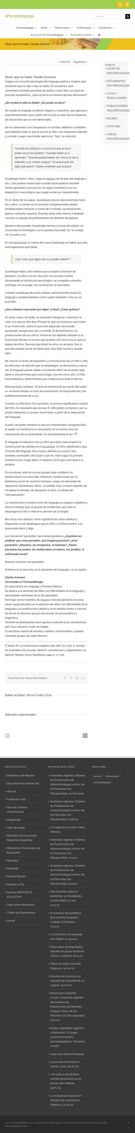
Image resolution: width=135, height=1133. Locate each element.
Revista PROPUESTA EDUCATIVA (19, 894)
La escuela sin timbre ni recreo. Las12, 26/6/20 (64, 1064)
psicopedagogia (102, 782)
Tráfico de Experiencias (21, 912)
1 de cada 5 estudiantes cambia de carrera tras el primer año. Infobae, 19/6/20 (65, 1081)
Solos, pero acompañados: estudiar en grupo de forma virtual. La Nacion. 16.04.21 (67, 951)
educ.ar (11, 791)
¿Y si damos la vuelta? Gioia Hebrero (67, 829)
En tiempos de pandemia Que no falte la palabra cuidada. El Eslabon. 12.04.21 (65, 919)
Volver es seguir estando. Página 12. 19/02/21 (65, 966)
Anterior (65, 61)
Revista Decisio (16, 876)
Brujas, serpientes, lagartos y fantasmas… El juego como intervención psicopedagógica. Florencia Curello (67, 1037)
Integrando (13, 819)
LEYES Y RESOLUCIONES (115, 96)
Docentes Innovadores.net (23, 783)
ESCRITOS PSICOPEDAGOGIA (115, 71)
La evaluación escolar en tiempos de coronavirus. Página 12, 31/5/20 (65, 1100)
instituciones (112, 776)
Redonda (12, 868)
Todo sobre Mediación (20, 904)
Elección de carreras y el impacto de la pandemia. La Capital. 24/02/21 (67, 981)
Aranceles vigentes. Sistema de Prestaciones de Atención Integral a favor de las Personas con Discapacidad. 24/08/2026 (67, 784)
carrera (97, 776)
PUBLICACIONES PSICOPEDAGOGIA (115, 108)
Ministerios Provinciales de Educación (23, 850)
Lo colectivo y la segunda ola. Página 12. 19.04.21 (66, 936)
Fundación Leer (16, 799)
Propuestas (94, 1093)
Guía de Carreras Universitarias (17, 809)
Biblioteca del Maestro (21, 775)
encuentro (48, 446)
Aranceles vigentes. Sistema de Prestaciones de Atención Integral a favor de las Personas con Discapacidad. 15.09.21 (67, 874)
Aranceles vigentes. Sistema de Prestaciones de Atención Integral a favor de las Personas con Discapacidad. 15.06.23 (67, 810)
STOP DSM (113, 126)
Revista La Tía (15, 884)
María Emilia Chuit (39, 695)
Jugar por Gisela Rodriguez (67, 1054)
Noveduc (12, 860)
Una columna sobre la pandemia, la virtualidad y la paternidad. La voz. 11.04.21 (66, 898)
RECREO (112, 118)
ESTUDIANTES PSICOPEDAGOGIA (115, 83)
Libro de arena (16, 827)
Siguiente (79, 61)
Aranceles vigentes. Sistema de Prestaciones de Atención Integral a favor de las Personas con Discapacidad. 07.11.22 (67, 848)
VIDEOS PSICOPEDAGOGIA (115, 136)
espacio (50, 178)
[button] (99, 34)
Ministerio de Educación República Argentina (22, 838)
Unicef (11, 920)
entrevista (20, 242)
